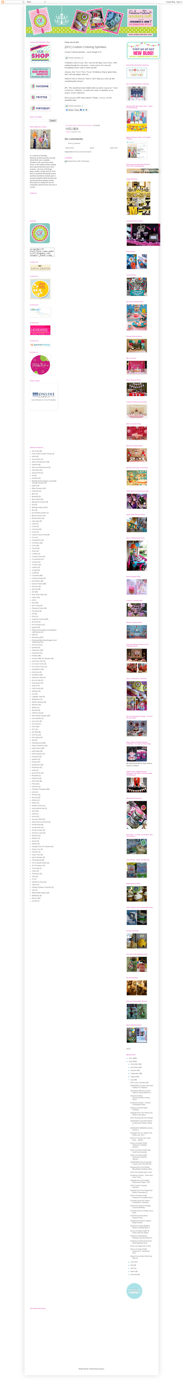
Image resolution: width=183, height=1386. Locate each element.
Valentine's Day (37, 882)
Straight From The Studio (41, 847)
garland (35, 627)
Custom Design (37, 578)
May (132, 1265)
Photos (34, 762)
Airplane (35, 465)
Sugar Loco (36, 849)
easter (34, 597)
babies (34, 486)
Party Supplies (37, 754)
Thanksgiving (37, 860)
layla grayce (36, 683)
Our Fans (35, 735)
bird (33, 505)
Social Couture (37, 830)
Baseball (35, 496)
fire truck (35, 622)
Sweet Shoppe (37, 857)
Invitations (35, 675)
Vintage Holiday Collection (41, 887)
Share (128, 1049)
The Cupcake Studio (39, 863)
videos (34, 885)
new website (36, 718)
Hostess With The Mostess (41, 658)
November (135, 1067)
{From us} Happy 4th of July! (140, 1246)
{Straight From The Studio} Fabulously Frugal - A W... (140, 1181)
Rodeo (34, 803)
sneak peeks (36, 827)
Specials (35, 836)
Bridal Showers (37, 516)
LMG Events (36, 688)
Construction (36, 559)
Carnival (35, 529)
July (132, 1080)
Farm (34, 616)
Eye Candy (36, 606)
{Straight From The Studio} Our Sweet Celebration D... (141, 1191)
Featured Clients (38, 619)
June (133, 1262)
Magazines (36, 699)
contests (35, 562)
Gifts (33, 635)
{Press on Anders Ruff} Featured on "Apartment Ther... (140, 1251)
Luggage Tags (37, 697)
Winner (34, 898)
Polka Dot (35, 778)
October (134, 1070)
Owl (33, 740)
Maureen (35, 705)
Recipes (35, 795)
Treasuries (36, 874)
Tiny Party (35, 868)
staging (106, 88)
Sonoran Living (37, 833)
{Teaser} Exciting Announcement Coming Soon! (140, 1098)
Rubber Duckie (37, 806)
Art (33, 475)
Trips (34, 876)
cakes (34, 524)
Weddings (35, 896)
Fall (33, 614)
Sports (34, 841)
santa (34, 814)
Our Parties (36, 737)
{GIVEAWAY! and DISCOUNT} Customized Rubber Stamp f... (141, 1123)
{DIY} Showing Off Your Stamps (141, 1118)
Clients (34, 548)
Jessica (102, 98)
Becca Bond (36, 499)
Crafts (34, 573)
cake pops (35, 521)
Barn (33, 494)
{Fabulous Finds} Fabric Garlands (139, 1109)
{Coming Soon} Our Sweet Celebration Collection (140, 1201)
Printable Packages (39, 789)
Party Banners (37, 743)
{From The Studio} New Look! (141, 1172)
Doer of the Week (38, 595)
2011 (131, 1058)
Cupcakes (74, 132)
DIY (79, 132)
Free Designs (37, 625)
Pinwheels (36, 767)
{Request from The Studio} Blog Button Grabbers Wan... (141, 1168)
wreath (34, 901)
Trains (34, 871)
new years (35, 721)
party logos (36, 751)
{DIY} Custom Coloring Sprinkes (85, 47)
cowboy (35, 567)
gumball (35, 647)
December (135, 1064)
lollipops (35, 691)
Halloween (36, 650)
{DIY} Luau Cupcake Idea (139, 1083)
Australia (35, 478)
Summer (35, 852)
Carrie (34, 532)
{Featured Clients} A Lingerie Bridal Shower (140, 1222)
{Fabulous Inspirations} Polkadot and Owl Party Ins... (141, 1237)
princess (35, 786)
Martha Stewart (37, 702)
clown (34, 551)
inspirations (36, 669)
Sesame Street (37, 819)
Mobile (34, 708)
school (34, 816)
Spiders (35, 838)
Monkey (35, 710)
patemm (35, 759)
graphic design (70, 93)
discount (35, 589)
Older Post (114, 148)
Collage (35, 554)
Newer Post (69, 148)
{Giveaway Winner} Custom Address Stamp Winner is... (141, 1092)
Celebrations (36, 540)
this (102, 65)
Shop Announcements (40, 822)
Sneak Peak (36, 825)
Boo (33, 510)
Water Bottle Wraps (39, 893)
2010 (131, 1061)
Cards (34, 526)
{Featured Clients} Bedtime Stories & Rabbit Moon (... (140, 1227)
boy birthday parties (39, 513)
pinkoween (36, 765)
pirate (34, 770)
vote (33, 890)
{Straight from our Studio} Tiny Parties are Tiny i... (141, 1134)
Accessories (36, 459)
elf (33, 600)
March (133, 1271)
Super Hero (36, 855)
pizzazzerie (36, 773)
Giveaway (35, 637)
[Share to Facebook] (74, 128)
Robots (34, 800)
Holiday (35, 656)
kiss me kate (36, 680)
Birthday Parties (37, 507)
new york (35, 724)
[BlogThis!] (69, 128)
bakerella (35, 491)
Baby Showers (37, 488)
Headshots (36, 653)
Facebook (35, 611)
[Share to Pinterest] (77, 128)
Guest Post (36, 645)
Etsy (33, 603)
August (133, 1077)
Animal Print (36, 473)
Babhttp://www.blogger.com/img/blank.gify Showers (44, 482)
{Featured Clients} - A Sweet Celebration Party (140, 1104)
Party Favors (36, 748)
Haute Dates (107, 63)
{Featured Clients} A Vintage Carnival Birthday (140, 1207)
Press (34, 784)
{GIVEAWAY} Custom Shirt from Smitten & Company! (141, 1086)
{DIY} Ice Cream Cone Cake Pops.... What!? (140, 1139)
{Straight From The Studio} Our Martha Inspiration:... (141, 1114)
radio (34, 792)
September (135, 1073)
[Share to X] (72, 128)
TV (33, 879)
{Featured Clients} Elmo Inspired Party (139, 1217)
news (34, 726)
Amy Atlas (35, 470)
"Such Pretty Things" (84, 72)
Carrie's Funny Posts (39, 535)
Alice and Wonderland (40, 467)
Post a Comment (74, 143)
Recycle (35, 797)
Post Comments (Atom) (83, 152)
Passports (35, 757)
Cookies (35, 565)
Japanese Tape (37, 677)
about (34, 456)
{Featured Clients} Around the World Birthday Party (141, 1242)
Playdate (35, 776)
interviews (35, 672)
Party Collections (38, 746)
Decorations (36, 581)
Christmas (35, 543)
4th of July (35, 451)
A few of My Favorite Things (42, 454)
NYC (33, 729)
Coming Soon (37, 556)
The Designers (37, 865)
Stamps (34, 844)
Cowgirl (35, 570)
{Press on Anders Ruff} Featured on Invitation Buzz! (141, 1196)
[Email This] (67, 128)
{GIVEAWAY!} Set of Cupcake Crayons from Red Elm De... (141, 1163)
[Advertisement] (43, 428)
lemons (34, 686)
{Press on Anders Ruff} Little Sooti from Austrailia (140, 1151)
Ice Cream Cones (38, 667)
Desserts (35, 586)
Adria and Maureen (39, 462)
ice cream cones (38, 664)
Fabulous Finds (37, 608)
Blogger (101, 1369)
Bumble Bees (37, 518)
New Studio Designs (39, 716)
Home (92, 148)
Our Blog (35, 732)
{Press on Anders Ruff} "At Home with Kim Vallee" (139, 1232)
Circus (34, 546)
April (132, 1268)
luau (33, 694)
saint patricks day (38, 808)
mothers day (36, 713)
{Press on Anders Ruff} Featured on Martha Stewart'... (138, 1145)
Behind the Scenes (39, 502)
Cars (33, 537)
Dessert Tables (37, 584)
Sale (33, 811)
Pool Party (35, 781)
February (134, 1274)
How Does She (37, 661)
